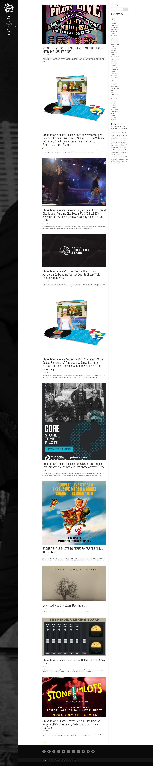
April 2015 (113, 90)
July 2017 (113, 71)
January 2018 (114, 65)
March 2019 (114, 52)
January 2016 (114, 84)
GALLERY (9, 29)
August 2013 (114, 113)
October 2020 (114, 27)
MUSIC (9, 26)
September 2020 (115, 29)
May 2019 (113, 50)
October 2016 (114, 75)
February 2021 (114, 25)
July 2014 (113, 103)
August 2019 (114, 46)
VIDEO (9, 32)
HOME (9, 16)
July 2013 (113, 115)
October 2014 (114, 101)
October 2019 (114, 42)
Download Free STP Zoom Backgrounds (64, 605)
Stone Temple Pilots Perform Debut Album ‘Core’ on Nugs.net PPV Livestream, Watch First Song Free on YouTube (71, 724)
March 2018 (114, 63)
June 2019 (113, 48)
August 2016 (114, 78)
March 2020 (114, 36)
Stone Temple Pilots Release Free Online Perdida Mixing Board (73, 661)
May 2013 (113, 120)
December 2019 (115, 40)
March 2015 (114, 92)
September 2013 (115, 111)
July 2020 (113, 33)
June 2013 (113, 117)
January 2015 (114, 96)
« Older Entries (45, 742)
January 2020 (114, 38)
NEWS (9, 21)
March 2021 (114, 23)
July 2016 (113, 80)
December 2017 (115, 67)
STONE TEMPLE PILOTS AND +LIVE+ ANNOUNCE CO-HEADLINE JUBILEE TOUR (72, 50)
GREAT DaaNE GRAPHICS (53, 763)
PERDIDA (9, 18)
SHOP (9, 34)
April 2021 (113, 21)
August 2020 (114, 31)
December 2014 (115, 99)
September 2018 (115, 59)
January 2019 (114, 54)
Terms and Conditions (61, 760)
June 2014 (113, 105)
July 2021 (113, 19)
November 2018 (115, 57)
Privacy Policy (72, 760)
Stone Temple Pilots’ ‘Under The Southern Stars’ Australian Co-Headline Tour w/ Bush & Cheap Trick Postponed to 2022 (71, 274)
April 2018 (113, 61)
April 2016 (113, 82)
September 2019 (115, 44)
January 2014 (114, 107)
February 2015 (114, 94)
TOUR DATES (9, 24)
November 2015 (115, 88)
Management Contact (47, 760)
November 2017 (115, 69)
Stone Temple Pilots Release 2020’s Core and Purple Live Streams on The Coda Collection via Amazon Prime (73, 465)
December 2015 (115, 86)
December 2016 (115, 73)
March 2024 (114, 17)
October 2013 (114, 109)
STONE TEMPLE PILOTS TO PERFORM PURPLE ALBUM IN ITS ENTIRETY (73, 550)
